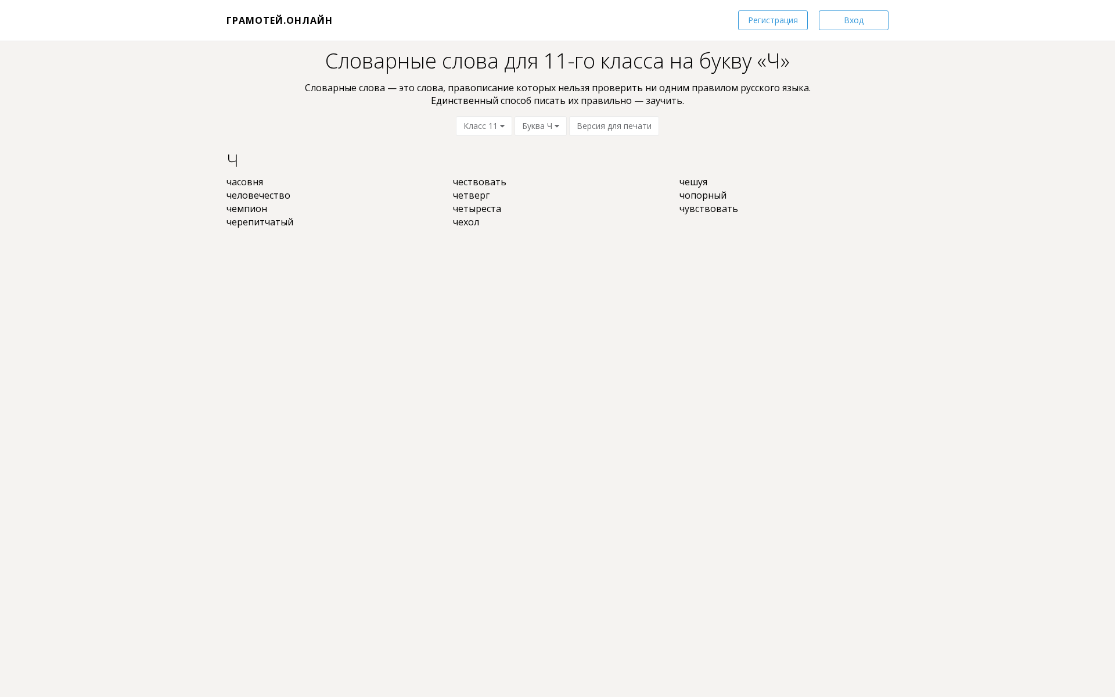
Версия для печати (614, 125)
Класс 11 (481, 125)
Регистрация (773, 20)
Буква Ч (538, 125)
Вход (854, 20)
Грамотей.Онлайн (279, 20)
